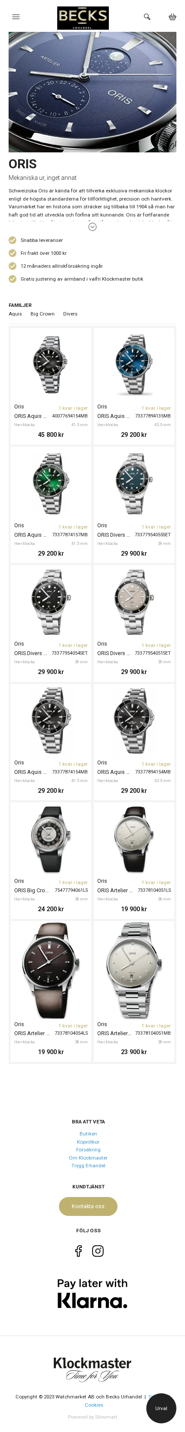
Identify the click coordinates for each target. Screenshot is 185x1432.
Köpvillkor (88, 1142)
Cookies (94, 1405)
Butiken (88, 1134)
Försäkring (88, 1150)
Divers (70, 314)
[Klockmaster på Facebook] (78, 1252)
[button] (15, 19)
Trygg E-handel (88, 1166)
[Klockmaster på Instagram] (98, 1252)
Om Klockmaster (88, 1158)
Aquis (15, 314)
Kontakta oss (88, 1206)
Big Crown (43, 314)
